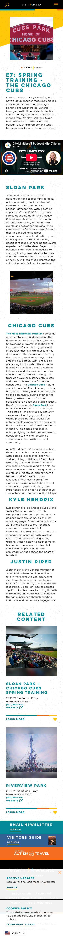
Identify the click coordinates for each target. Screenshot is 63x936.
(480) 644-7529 (14, 797)
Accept (30, 924)
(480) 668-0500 (15, 704)
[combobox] (15, 933)
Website (12, 707)
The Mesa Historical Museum (24, 333)
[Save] (55, 719)
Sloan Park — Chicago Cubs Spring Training (27, 688)
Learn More (15, 719)
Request (13, 842)
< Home (38, 67)
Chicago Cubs (36, 384)
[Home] (31, 4)
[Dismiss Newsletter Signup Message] (60, 872)
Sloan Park (39, 405)
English (15, 933)
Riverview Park (26, 786)
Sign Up (15, 829)
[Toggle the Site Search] (7, 4)
